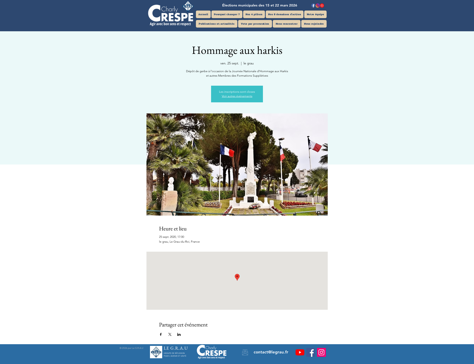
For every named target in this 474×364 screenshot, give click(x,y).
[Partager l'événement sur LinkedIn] (179, 334)
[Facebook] (310, 352)
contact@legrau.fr (271, 352)
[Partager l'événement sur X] (170, 334)
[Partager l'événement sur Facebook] (161, 334)
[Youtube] (300, 352)
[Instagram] (321, 352)
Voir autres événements (237, 96)
